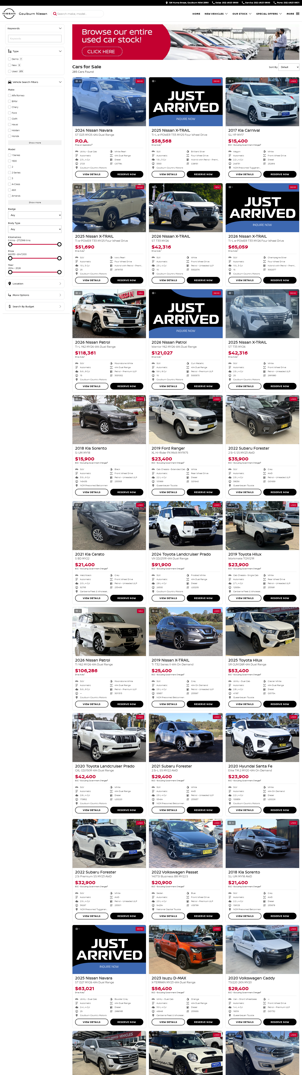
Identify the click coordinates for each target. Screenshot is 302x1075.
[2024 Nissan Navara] (109, 101)
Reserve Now (126, 174)
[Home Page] (9, 13)
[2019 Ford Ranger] (185, 419)
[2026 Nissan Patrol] (109, 313)
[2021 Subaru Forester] (185, 737)
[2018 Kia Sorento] (109, 419)
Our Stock (240, 13)
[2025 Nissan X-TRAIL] (185, 101)
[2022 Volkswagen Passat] (185, 843)
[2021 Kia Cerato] (109, 525)
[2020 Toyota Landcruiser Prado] (109, 737)
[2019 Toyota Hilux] (262, 525)
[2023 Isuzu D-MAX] (185, 949)
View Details (91, 174)
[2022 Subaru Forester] (262, 419)
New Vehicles (214, 13)
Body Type (14, 223)
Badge (12, 209)
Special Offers (267, 13)
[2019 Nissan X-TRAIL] (185, 631)
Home (196, 13)
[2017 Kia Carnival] (262, 101)
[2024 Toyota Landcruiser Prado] (185, 525)
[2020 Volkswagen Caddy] (262, 949)
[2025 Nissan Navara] (109, 949)
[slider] (10, 244)
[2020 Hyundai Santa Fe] (262, 737)
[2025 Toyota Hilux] (262, 631)
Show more (35, 142)
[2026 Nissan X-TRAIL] (185, 207)
